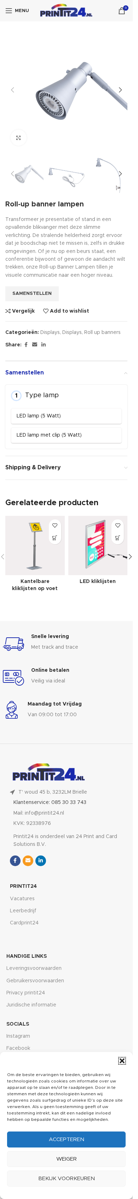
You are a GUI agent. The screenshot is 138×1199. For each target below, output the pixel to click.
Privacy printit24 (25, 992)
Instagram (18, 1036)
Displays (50, 332)
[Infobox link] (66, 644)
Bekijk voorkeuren (66, 1178)
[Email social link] (34, 345)
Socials (17, 1024)
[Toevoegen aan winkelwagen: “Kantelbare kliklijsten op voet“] (55, 538)
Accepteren (66, 1139)
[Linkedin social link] (43, 345)
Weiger (66, 1159)
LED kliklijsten (98, 581)
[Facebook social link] (26, 345)
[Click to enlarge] (19, 138)
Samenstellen (32, 293)
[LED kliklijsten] (98, 546)
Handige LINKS (26, 956)
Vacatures (22, 898)
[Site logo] (66, 10)
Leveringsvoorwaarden (34, 968)
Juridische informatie (31, 1005)
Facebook (18, 1048)
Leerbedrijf (23, 910)
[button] (122, 1060)
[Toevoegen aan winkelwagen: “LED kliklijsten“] (117, 538)
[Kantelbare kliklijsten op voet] (35, 546)
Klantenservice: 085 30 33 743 (49, 802)
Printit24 (23, 886)
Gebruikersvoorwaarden (35, 980)
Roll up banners (102, 332)
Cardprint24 (24, 922)
